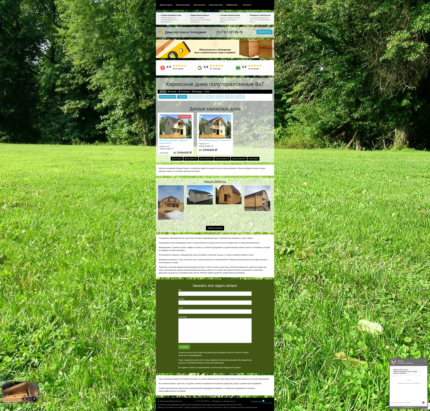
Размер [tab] (173, 92)
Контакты (247, 5)
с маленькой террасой (167, 97)
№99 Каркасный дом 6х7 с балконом (214, 140)
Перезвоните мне (264, 32)
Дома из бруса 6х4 (191, 158)
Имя (180, 290)
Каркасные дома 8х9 (239, 158)
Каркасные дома (183, 5)
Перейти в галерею (215, 228)
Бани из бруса (199, 5)
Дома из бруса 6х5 (206, 158)
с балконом (182, 97)
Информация (231, 5)
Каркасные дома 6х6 (222, 158)
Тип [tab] (164, 92)
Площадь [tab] (198, 92)
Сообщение (182, 317)
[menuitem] (166, 5)
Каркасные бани (216, 5)
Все (207, 92)
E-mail (180, 308)
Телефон (181, 299)
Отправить (184, 347)
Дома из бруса (166, 5)
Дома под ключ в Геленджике (185, 32)
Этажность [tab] (185, 92)
